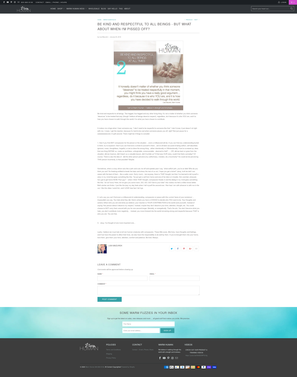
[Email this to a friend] (196, 248)
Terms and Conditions (113, 349)
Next (196, 20)
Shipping (109, 354)
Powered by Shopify (128, 367)
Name (100, 274)
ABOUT (127, 8)
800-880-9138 (27, 2)
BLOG (103, 8)
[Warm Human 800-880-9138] (24, 9)
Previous (189, 20)
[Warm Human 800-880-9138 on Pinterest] (11, 2)
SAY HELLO (112, 8)
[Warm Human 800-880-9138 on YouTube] (7, 2)
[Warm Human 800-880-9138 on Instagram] (15, 2)
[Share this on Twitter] (171, 248)
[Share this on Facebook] (177, 248)
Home (53, 8)
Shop (60, 8)
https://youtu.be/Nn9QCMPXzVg (196, 355)
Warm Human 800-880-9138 (94, 367)
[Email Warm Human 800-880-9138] (18, 2)
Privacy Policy (111, 358)
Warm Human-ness (75, 8)
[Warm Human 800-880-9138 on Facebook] (4, 2)
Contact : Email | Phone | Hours (51, 2)
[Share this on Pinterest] (184, 248)
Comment (101, 284)
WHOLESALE (94, 8)
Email (152, 274)
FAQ (121, 8)
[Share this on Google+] (190, 248)
